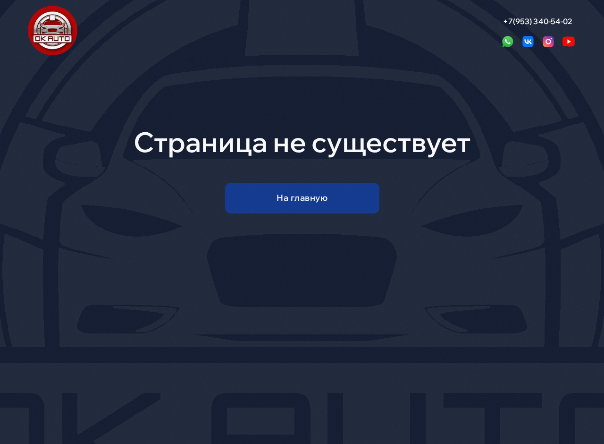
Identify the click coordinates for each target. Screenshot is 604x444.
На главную (302, 197)
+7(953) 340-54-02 (538, 21)
